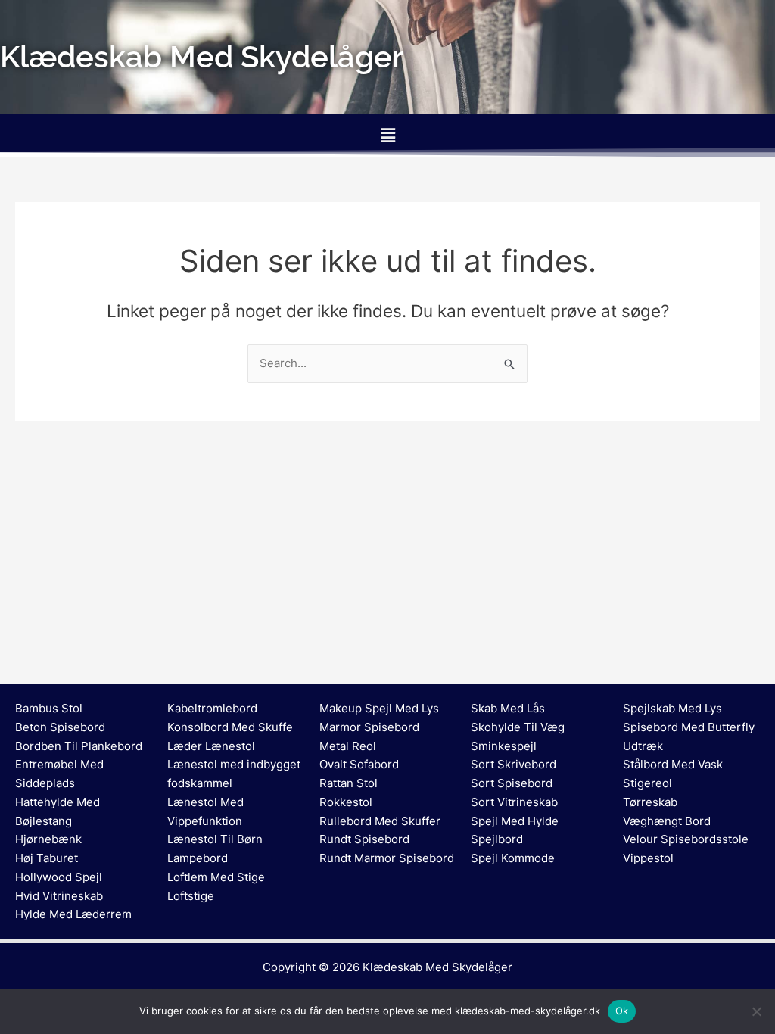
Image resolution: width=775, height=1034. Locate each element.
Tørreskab (650, 802)
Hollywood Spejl (58, 877)
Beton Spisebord (60, 727)
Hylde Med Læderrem (73, 914)
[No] (756, 1011)
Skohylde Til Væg (518, 727)
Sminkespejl (504, 746)
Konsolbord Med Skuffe (230, 727)
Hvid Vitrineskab (59, 896)
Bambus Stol (48, 708)
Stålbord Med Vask (673, 764)
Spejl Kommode (513, 858)
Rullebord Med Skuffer (379, 821)
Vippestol (648, 858)
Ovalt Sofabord (359, 764)
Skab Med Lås (508, 708)
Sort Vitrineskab (514, 802)
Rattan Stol (348, 783)
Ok (622, 1010)
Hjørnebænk (48, 839)
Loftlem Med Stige (216, 877)
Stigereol (647, 783)
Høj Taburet (46, 858)
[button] (387, 135)
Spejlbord (497, 839)
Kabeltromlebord (212, 708)
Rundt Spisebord (364, 839)
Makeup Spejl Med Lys (379, 708)
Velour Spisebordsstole (686, 839)
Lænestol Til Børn (215, 839)
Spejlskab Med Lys (672, 708)
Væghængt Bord (667, 821)
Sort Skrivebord (513, 764)
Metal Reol (347, 746)
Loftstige (190, 896)
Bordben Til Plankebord (78, 746)
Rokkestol (345, 802)
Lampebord (197, 858)
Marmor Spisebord (369, 727)
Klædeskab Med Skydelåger (437, 967)
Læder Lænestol (211, 746)
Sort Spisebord (511, 783)
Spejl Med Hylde (515, 821)
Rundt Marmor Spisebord (386, 858)
